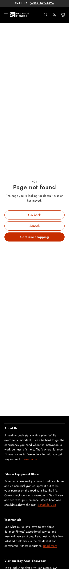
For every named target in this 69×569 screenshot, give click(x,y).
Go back (34, 215)
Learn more (30, 459)
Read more (50, 546)
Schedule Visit (47, 505)
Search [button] (34, 226)
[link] (54, 14)
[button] (5, 14)
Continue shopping (34, 237)
